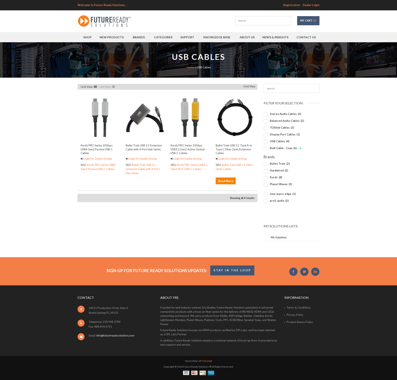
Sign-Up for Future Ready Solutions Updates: (156, 270)
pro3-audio (279, 200)
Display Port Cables (285, 134)
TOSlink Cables (282, 127)
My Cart (308, 20)
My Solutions (279, 237)
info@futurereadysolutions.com (115, 335)
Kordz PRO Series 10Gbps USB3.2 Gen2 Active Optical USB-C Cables (187, 149)
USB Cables (279, 141)
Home (190, 67)
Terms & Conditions (299, 307)
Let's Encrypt (205, 360)
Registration (291, 5)
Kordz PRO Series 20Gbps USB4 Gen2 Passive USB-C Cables (97, 149)
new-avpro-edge (283, 193)
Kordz (276, 177)
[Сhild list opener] (300, 148)
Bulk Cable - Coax (283, 148)
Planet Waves (281, 184)
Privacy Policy (295, 314)
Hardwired (279, 170)
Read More (225, 181)
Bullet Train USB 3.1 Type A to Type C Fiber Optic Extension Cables (234, 149)
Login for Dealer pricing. (97, 158)
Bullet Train (280, 163)
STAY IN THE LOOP (232, 270)
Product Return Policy (300, 322)
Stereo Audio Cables (285, 114)
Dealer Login (311, 5)
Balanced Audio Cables (287, 120)
